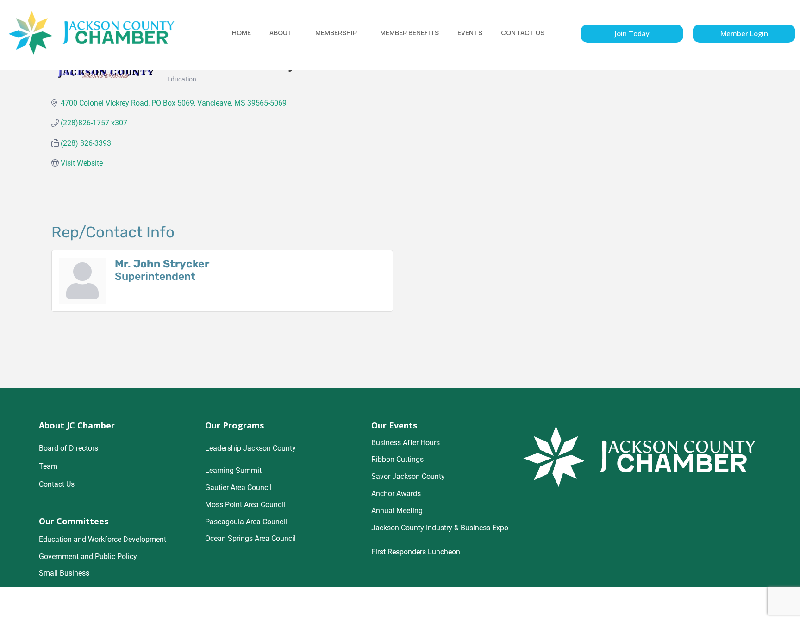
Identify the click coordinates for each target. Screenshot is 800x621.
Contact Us (522, 32)
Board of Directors (68, 448)
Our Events (394, 425)
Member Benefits (409, 32)
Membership (336, 32)
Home (241, 32)
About (280, 32)
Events (469, 32)
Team (48, 466)
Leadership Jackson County (250, 448)
